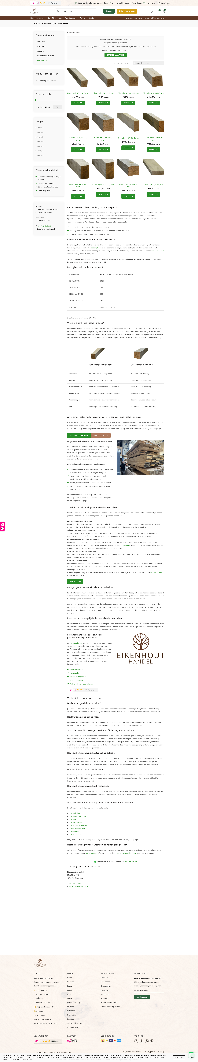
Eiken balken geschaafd (44, 80)
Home (38, 23)
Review (70, 990)
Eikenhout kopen (37, 18)
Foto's (69, 986)
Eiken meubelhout (77, 669)
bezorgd (94, 248)
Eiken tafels (74, 673)
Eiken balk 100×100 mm (78, 93)
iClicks (68, 1052)
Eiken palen (74, 819)
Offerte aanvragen (127, 11)
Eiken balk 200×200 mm (78, 139)
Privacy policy (150, 1052)
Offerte (70, 994)
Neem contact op (101, 435)
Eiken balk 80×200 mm (128, 138)
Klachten (70, 1007)
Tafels (82, 18)
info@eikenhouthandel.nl (126, 853)
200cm (38, 132)
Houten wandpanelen (78, 676)
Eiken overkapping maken (110, 1007)
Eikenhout (104, 978)
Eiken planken (75, 813)
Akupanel (104, 998)
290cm (38, 141)
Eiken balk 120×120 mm (103, 93)
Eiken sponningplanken (78, 825)
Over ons (129, 18)
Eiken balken (40, 41)
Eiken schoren (75, 834)
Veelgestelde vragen (74, 1023)
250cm (38, 137)
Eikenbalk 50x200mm (153, 185)
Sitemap (161, 1052)
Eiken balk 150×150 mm (128, 93)
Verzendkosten (72, 1027)
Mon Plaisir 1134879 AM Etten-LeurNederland (43, 994)
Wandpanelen (70, 18)
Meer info (191, 1057)
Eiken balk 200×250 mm (128, 185)
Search (58, 11)
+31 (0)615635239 (44, 226)
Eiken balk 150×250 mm (103, 185)
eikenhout (126, 545)
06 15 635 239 (158, 251)
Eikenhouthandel (76, 643)
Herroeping (71, 1015)
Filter (58, 107)
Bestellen (78, 103)
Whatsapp (40, 1011)
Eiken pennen (75, 831)
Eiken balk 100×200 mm (153, 139)
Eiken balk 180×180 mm (153, 93)
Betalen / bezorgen (74, 1002)
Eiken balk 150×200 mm (78, 185)
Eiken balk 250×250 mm (103, 139)
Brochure (70, 1019)
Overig (91, 18)
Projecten (138, 18)
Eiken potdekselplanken (79, 816)
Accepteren (179, 1057)
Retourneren (72, 1011)
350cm (38, 151)
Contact (109, 11)
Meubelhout (105, 994)
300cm (38, 146)
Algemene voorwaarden (132, 1052)
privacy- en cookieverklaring (12, 1059)
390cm (38, 155)
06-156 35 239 (131, 861)
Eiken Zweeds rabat (77, 828)
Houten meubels (76, 680)
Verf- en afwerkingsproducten (81, 684)
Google (29, 1059)
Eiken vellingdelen (77, 822)
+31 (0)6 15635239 (43, 1002)
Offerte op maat (44, 190)
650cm (38, 127)
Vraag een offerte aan (79, 435)
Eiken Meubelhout (54, 18)
